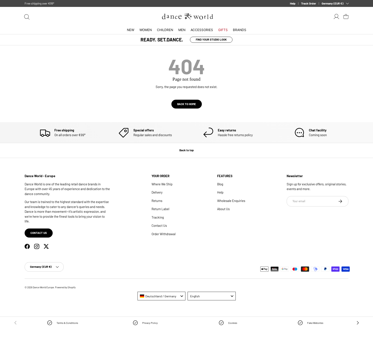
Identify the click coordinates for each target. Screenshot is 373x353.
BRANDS (239, 30)
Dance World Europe (43, 287)
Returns (157, 201)
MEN (181, 30)
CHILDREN (165, 30)
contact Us (38, 233)
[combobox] (162, 296)
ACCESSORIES (202, 30)
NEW (130, 30)
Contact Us (159, 225)
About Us (223, 209)
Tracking (158, 217)
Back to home (186, 104)
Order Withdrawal (163, 234)
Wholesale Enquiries (231, 201)
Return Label (160, 209)
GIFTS (223, 30)
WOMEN (145, 30)
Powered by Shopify (65, 287)
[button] (346, 16)
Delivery (157, 192)
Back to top (186, 150)
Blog (220, 184)
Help (293, 3)
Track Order (308, 3)
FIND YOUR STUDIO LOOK (211, 39)
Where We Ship (162, 184)
